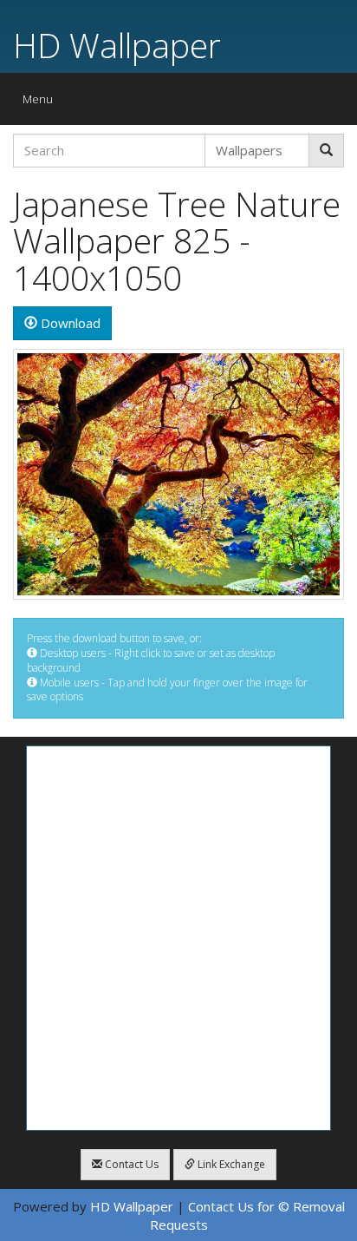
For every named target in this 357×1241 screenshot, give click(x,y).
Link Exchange (230, 1164)
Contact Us (130, 1164)
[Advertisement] (178, 938)
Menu (42, 102)
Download (69, 323)
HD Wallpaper (117, 45)
